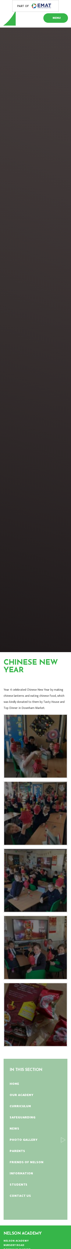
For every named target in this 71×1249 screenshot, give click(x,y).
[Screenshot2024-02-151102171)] (35, 746)
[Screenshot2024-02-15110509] (35, 1014)
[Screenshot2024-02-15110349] (35, 880)
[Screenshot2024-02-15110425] (35, 947)
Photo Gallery (31, 680)
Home (8, 680)
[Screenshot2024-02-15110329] (35, 813)
